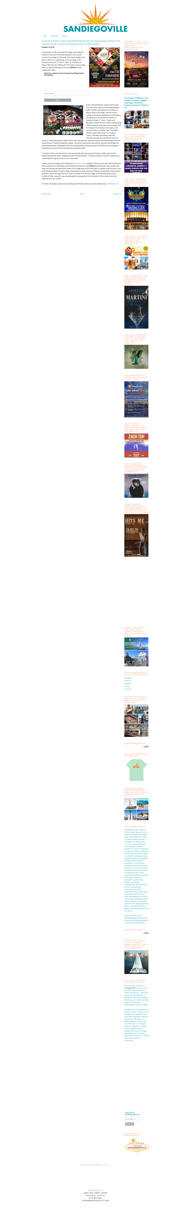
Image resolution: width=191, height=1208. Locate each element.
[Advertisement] (136, 592)
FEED (45, 36)
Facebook (128, 681)
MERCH (65, 36)
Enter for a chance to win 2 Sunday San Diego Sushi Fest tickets (63, 74)
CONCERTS (54, 36)
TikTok (127, 686)
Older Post (117, 194)
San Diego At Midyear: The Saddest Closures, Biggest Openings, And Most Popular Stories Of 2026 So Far (136, 103)
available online (79, 163)
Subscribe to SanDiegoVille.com (132, 1113)
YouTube (127, 689)
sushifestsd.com (112, 184)
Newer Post (46, 194)
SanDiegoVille (95, 1190)
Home (82, 194)
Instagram (128, 678)
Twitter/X (127, 683)
